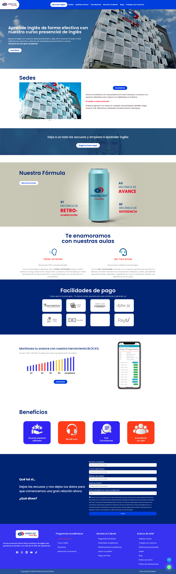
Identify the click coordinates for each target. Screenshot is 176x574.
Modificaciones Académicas (110, 547)
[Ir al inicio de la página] (169, 559)
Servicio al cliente (110, 4)
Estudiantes (96, 4)
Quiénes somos (145, 539)
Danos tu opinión (105, 551)
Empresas (62, 547)
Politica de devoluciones (149, 564)
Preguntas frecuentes (107, 539)
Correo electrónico (97, 469)
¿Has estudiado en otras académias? (104, 490)
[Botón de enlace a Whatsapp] (169, 567)
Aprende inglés (58, 4)
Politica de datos (146, 560)
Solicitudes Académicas (108, 543)
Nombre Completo (97, 462)
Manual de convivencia (67, 551)
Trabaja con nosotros (135, 4)
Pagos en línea (104, 555)
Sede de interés (95, 483)
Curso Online (63, 543)
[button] (21, 101)
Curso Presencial (64, 539)
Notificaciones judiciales (149, 547)
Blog (122, 4)
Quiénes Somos (81, 4)
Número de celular (96, 476)
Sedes (70, 4)
